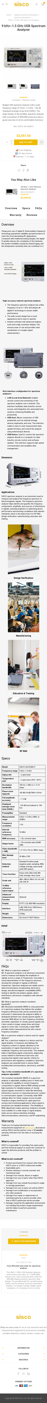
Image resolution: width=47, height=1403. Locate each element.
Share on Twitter (19, 170)
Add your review (29, 100)
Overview (11, 208)
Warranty (16, 215)
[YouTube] (24, 1374)
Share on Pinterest (28, 170)
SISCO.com (30, 1128)
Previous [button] (3, 191)
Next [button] (43, 191)
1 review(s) (16, 100)
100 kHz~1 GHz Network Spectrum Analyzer (31, 188)
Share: (23, 165)
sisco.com (13, 1327)
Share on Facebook (23, 170)
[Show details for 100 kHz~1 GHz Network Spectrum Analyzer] (11, 191)
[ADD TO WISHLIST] (41, 142)
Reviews (32, 215)
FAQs (38, 208)
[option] (23, 191)
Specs (26, 208)
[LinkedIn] (29, 1374)
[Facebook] (18, 1374)
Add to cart (25, 142)
